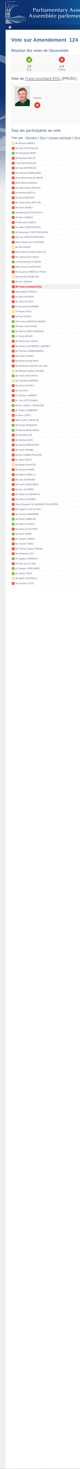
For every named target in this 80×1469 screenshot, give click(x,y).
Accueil (10, 27)
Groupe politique (60, 138)
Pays (43, 138)
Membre (31, 138)
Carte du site (11, 1)
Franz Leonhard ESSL (43, 78)
